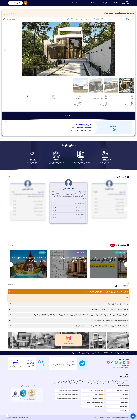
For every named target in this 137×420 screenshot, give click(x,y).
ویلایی (108, 19)
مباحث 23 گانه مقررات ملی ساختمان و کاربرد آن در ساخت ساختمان (110, 259)
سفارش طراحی (93, 3)
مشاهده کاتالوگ (108, 353)
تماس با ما (75, 3)
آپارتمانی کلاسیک (97, 398)
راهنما (78, 353)
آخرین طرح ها (119, 353)
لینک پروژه (122, 192)
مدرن (118, 19)
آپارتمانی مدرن (98, 395)
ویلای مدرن (124, 395)
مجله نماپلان (86, 353)
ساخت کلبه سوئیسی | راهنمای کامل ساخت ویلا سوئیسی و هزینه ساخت (29, 259)
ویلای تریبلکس (123, 410)
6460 (126, 19)
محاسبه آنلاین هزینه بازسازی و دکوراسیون (66, 398)
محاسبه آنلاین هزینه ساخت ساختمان (68, 391)
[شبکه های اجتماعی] (4, 19)
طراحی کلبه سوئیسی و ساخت (94, 402)
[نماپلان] (124, 376)
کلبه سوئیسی (42, 252)
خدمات (116, 3)
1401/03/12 (95, 19)
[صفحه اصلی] (125, 2)
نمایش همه (12, 177)
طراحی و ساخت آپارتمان (96, 391)
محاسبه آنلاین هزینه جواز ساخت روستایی (67, 395)
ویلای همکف (124, 402)
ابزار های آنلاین (105, 3)
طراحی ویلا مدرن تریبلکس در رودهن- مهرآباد (119, 13)
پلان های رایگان (98, 406)
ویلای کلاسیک (123, 398)
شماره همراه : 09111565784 (82, 127)
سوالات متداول (96, 353)
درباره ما (83, 3)
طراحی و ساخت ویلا (122, 391)
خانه (127, 353)
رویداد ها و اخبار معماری (120, 252)
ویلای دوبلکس (123, 406)
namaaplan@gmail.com (121, 368)
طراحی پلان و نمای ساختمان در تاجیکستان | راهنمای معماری (69, 259)
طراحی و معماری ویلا (80, 252)
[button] (5, 49)
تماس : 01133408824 (84, 125)
